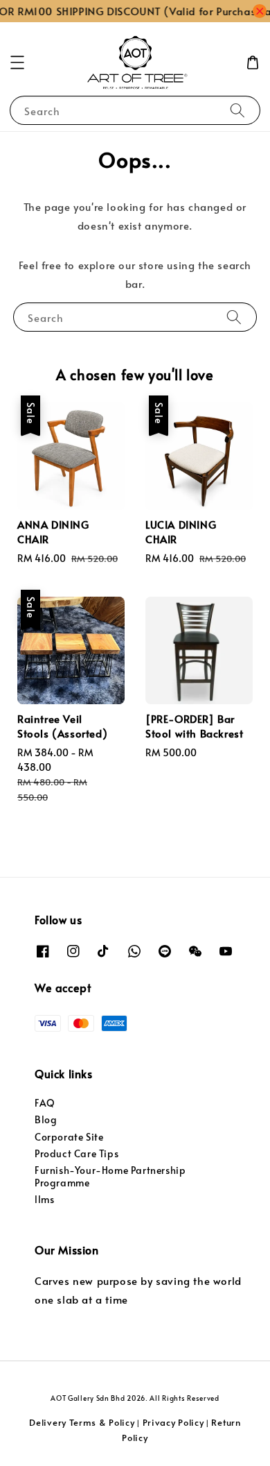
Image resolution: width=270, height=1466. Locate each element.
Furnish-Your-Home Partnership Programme (110, 1176)
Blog (46, 1119)
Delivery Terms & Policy (81, 1422)
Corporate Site (69, 1136)
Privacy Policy (173, 1422)
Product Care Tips (76, 1153)
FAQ (45, 1102)
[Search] (237, 109)
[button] (17, 62)
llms (44, 1199)
